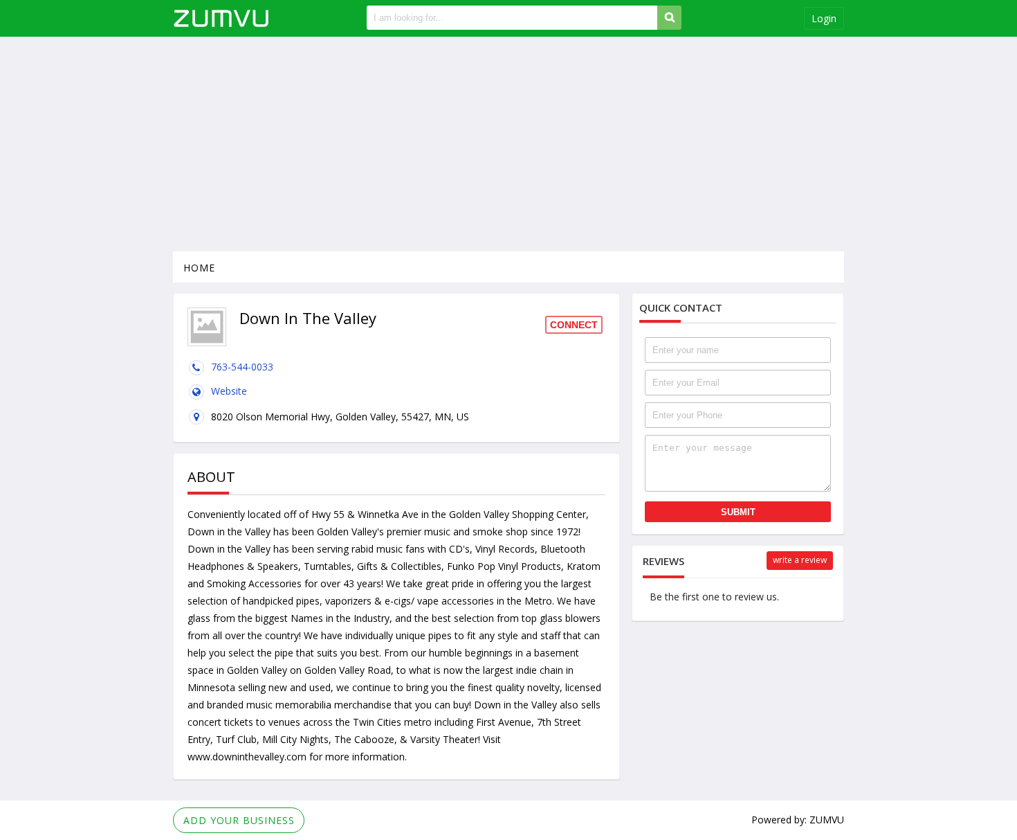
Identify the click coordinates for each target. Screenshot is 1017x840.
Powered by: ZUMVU (797, 819)
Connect (574, 324)
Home (199, 267)
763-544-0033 (242, 366)
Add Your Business (239, 820)
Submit (738, 512)
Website (229, 390)
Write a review (800, 560)
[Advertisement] (508, 144)
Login (824, 18)
